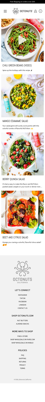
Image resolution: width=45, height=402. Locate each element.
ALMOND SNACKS (22, 324)
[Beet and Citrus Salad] (22, 212)
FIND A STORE (22, 336)
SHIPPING (22, 358)
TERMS (22, 368)
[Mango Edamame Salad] (22, 95)
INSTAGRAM (22, 295)
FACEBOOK (22, 301)
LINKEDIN (22, 305)
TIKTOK (22, 298)
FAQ (22, 355)
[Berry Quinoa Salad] (22, 153)
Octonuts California (25, 379)
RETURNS (22, 362)
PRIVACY (22, 365)
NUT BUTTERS (22, 320)
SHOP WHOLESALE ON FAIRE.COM (22, 339)
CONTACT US (22, 308)
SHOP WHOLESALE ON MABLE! (23, 343)
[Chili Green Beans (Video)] (22, 40)
